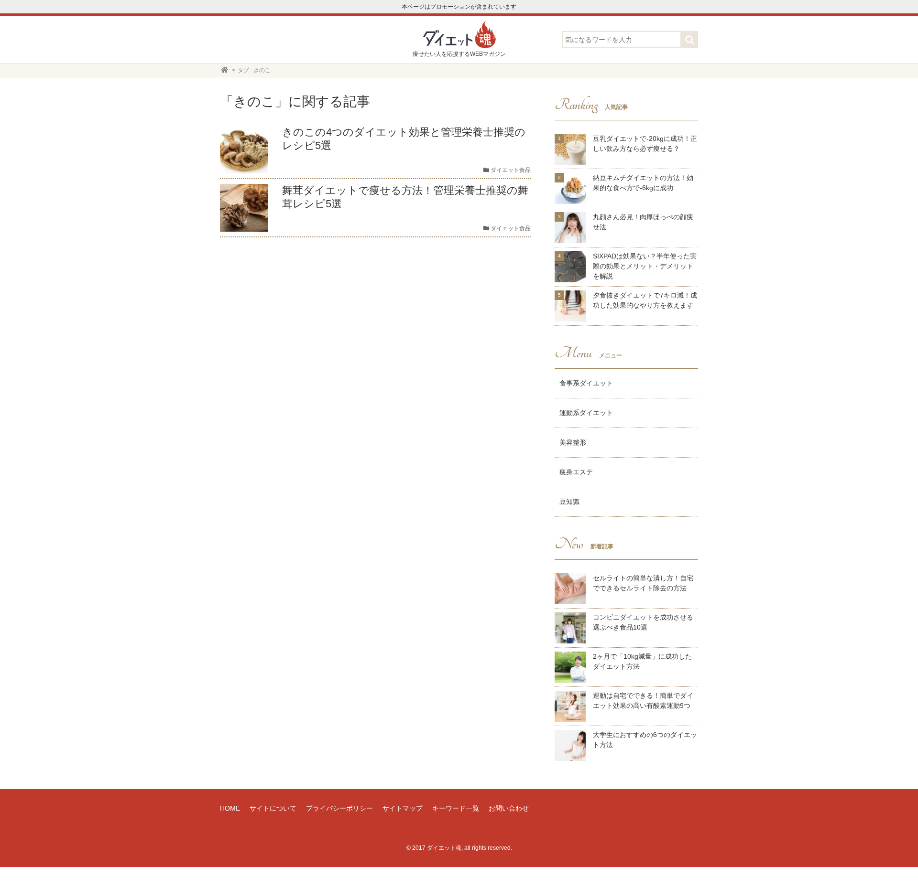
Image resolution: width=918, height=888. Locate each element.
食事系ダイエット (586, 383)
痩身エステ (576, 472)
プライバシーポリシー (339, 808)
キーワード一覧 (455, 808)
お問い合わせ (509, 808)
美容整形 (572, 442)
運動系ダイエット (586, 413)
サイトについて (273, 808)
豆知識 (569, 501)
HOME (230, 808)
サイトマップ (402, 808)
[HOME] (225, 70)
